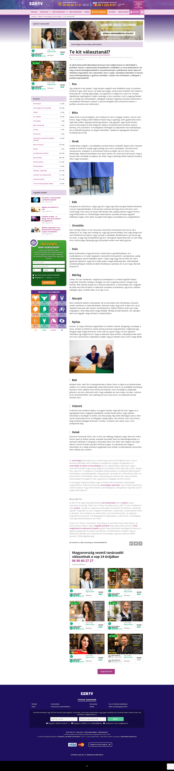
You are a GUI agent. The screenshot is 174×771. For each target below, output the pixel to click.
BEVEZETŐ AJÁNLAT (99, 12)
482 (100, 594)
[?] (69, 723)
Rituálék (112, 12)
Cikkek (86, 12)
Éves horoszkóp (75, 12)
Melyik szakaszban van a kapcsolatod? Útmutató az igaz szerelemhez (51, 230)
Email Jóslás (55, 704)
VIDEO (114, 570)
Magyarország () (99, 744)
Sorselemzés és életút (41, 153)
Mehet (115, 719)
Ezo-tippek (37, 117)
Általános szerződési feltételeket (69, 736)
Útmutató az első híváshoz (60, 707)
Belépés (136, 12)
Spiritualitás (94, 57)
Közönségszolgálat (91, 732)
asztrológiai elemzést (110, 485)
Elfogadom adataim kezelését (59, 723)
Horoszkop (119, 57)
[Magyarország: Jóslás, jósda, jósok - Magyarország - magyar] (36, 3)
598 (139, 660)
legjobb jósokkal (102, 526)
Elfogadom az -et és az (47, 278)
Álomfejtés (37, 104)
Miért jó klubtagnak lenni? (118, 707)
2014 (131, 57)
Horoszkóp (37, 121)
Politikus (104, 57)
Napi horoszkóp (58, 12)
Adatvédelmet (56, 278)
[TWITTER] (136, 544)
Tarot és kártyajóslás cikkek (43, 183)
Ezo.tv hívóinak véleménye (118, 704)
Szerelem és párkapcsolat (42, 175)
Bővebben (98, 578)
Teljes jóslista (106, 671)
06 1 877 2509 (138, 7)
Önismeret (37, 134)
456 (139, 594)
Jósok (33, 707)
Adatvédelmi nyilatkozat (129, 736)
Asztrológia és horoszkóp (52, 16)
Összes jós (44, 12)
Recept (35, 149)
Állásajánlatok (103, 732)
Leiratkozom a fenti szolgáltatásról (116, 723)
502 (100, 627)
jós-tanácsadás (109, 503)
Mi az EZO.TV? (70, 732)
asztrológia (77, 460)
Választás (111, 57)
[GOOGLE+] (131, 544)
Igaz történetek (38, 125)
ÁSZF (44, 278)
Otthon (35, 130)
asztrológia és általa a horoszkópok (85, 466)
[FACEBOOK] (140, 544)
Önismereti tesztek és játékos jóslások (43, 139)
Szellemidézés (38, 166)
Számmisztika (38, 162)
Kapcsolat (80, 732)
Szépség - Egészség (40, 171)
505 (139, 627)
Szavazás (126, 57)
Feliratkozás (49, 283)
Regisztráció (123, 12)
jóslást (125, 503)
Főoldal (34, 12)
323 (100, 660)
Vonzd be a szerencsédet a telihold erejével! (51, 199)
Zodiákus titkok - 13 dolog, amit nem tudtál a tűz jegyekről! (51, 219)
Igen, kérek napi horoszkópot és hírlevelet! (47, 275)
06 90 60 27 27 (82, 561)
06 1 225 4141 (116, 657)
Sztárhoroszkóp (38, 179)
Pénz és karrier (38, 145)
